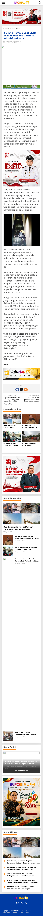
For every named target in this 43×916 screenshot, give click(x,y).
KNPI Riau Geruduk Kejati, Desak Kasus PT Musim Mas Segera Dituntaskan (20, 888)
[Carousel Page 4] (24, 770)
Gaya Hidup (7, 43)
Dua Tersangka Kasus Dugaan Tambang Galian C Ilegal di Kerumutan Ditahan (11, 427)
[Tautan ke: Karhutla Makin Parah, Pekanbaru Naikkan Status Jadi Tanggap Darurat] (8, 540)
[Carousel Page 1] (16, 770)
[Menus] (3, 2)
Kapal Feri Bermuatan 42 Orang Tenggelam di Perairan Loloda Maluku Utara (11, 400)
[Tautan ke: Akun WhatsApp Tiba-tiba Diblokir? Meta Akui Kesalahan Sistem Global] (8, 551)
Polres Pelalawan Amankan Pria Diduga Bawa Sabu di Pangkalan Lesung (20, 875)
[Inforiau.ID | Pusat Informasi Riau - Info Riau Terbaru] (22, 2)
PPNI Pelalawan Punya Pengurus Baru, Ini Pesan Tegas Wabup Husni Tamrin (21, 762)
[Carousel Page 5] (27, 770)
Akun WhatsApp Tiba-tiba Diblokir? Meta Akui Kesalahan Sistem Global (11, 444)
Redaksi (26, 911)
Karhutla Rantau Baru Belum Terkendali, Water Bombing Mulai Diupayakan (29, 444)
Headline (14, 43)
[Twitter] (21, 389)
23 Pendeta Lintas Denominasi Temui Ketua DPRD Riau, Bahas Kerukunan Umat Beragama (27, 734)
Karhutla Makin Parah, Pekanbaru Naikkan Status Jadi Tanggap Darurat (30, 427)
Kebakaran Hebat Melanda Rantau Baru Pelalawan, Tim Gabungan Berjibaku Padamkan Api (21, 868)
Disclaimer (6, 913)
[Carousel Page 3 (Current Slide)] (21, 770)
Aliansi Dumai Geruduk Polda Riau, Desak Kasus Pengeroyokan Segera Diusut (22, 881)
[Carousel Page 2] (19, 770)
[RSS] (26, 389)
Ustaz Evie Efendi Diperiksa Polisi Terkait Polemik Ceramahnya (31, 399)
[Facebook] (17, 389)
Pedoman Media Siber (20, 913)
